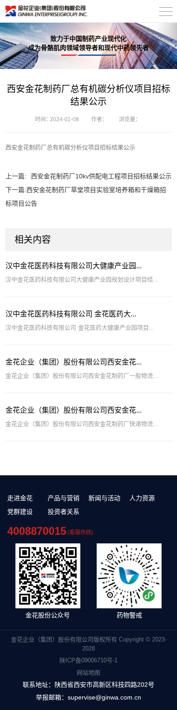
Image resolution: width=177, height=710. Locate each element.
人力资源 (142, 498)
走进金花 (20, 498)
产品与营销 (63, 498)
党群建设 (20, 511)
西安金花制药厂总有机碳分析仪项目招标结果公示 (70, 147)
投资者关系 (63, 511)
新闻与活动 (104, 498)
